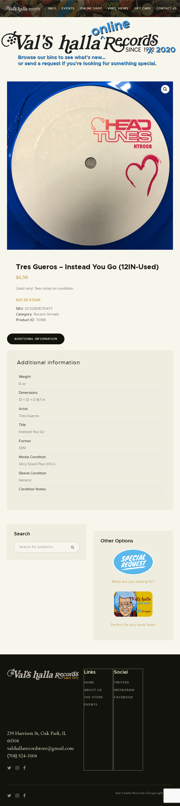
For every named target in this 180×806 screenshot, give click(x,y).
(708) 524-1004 (22, 756)
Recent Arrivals (46, 314)
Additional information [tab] (35, 339)
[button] (165, 89)
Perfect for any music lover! (133, 625)
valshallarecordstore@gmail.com (40, 748)
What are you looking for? (133, 582)
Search (73, 547)
